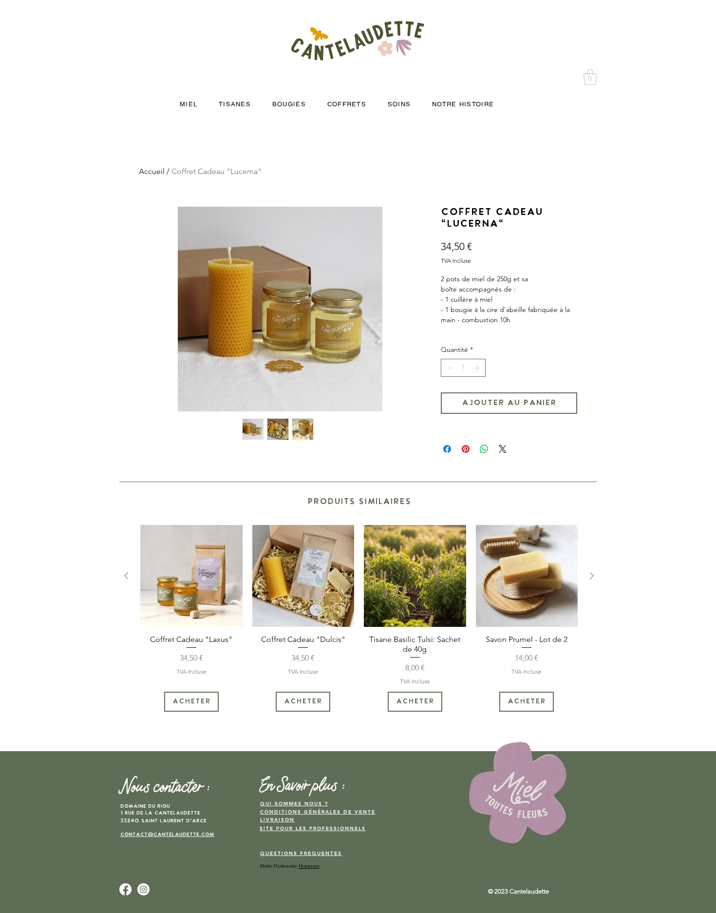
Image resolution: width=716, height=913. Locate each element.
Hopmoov (309, 866)
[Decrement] (448, 367)
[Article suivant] (592, 576)
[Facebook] (125, 889)
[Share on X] (503, 449)
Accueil (152, 171)
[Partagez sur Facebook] (447, 449)
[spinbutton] (463, 367)
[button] (590, 77)
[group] (359, 618)
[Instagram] (143, 889)
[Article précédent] (126, 576)
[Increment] (478, 367)
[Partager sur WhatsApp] (484, 449)
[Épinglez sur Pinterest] (465, 449)
